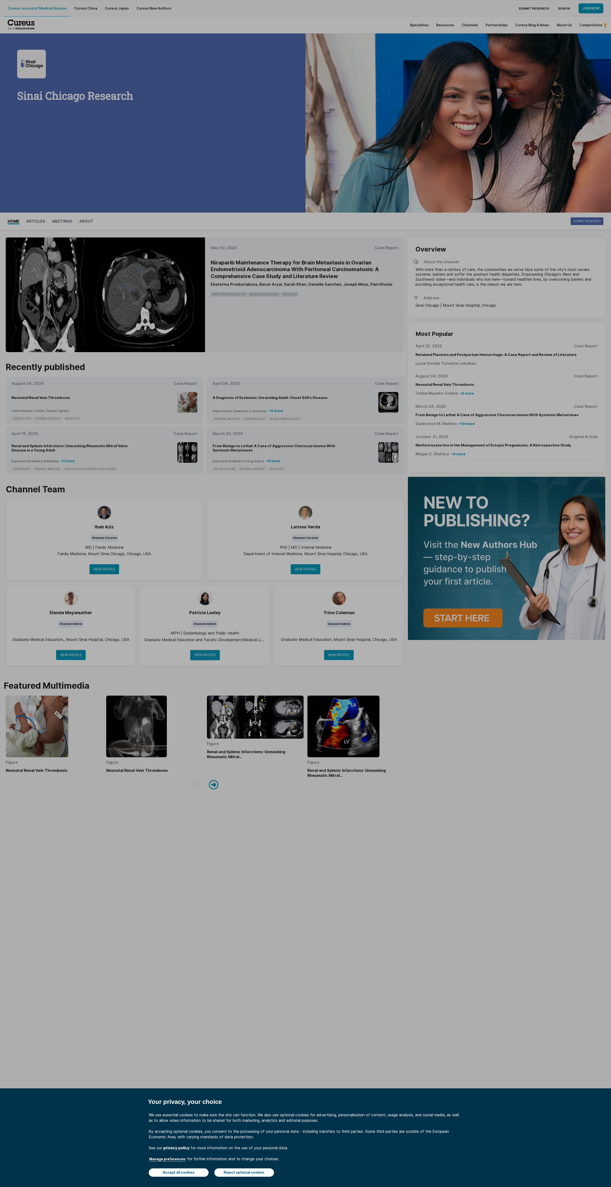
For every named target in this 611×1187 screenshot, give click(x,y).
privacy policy (176, 1147)
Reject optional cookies (244, 1172)
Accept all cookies (179, 1172)
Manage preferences (167, 1159)
